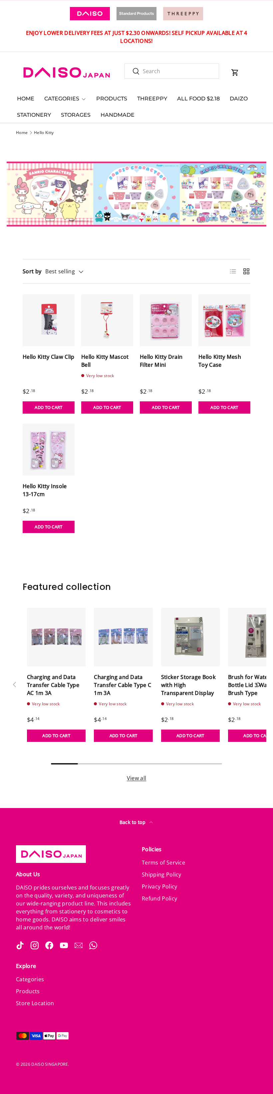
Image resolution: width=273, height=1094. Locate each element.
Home (22, 133)
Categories (30, 979)
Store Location (35, 1003)
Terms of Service (163, 862)
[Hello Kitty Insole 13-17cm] (49, 450)
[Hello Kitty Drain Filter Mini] (166, 320)
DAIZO (239, 98)
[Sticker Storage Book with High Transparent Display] (190, 637)
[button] (235, 72)
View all (136, 778)
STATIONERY (34, 115)
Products (28, 991)
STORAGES (76, 115)
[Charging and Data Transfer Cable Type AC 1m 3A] (56, 637)
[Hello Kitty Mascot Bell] (107, 320)
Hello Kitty (44, 133)
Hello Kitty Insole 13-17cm (45, 490)
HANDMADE (118, 115)
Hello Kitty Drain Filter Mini (161, 360)
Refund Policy (159, 898)
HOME (25, 98)
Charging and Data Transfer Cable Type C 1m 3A (122, 685)
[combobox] (172, 71)
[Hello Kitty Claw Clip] (49, 320)
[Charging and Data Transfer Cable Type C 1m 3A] (123, 637)
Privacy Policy (159, 886)
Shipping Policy (161, 874)
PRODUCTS (111, 98)
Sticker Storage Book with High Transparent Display (188, 685)
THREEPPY (152, 98)
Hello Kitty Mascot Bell (105, 360)
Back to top (133, 822)
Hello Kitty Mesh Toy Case (219, 360)
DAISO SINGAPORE (49, 1064)
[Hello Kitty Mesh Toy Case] (224, 320)
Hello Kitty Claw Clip (49, 356)
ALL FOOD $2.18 (198, 98)
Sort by (32, 271)
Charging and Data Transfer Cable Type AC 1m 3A (53, 685)
